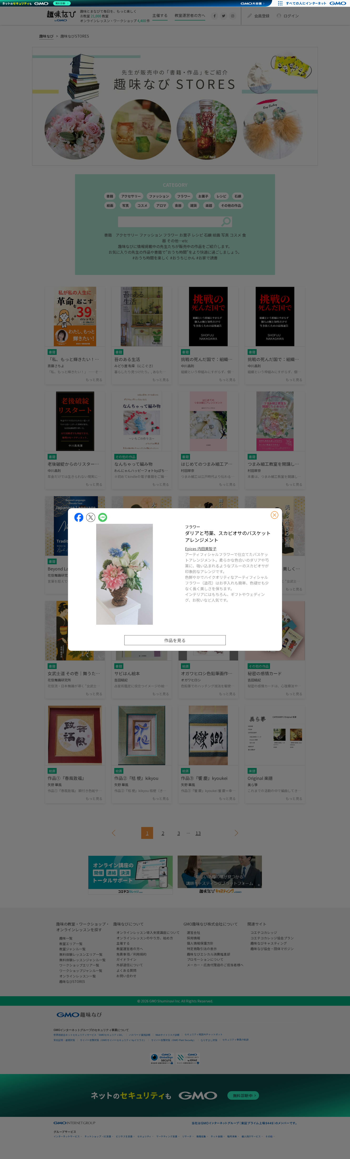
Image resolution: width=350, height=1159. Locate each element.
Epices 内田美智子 (200, 548)
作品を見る (175, 640)
